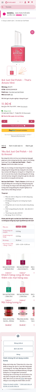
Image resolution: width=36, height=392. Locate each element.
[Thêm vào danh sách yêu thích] (32, 32)
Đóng (18, 354)
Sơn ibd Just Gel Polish (16, 92)
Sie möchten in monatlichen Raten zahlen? (18, 135)
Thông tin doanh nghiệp (10, 384)
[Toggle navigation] (2, 2)
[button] (25, 2)
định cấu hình (18, 349)
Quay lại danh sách (8, 20)
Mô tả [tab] (4, 146)
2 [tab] (19, 65)
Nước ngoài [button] (27, 113)
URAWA (19, 15)
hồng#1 (18, 226)
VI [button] (20, 2)
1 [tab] (17, 65)
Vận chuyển (24, 106)
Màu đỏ (24, 226)
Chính (22, 378)
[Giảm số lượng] (4, 121)
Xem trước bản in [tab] (16, 146)
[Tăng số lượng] (31, 121)
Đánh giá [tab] (29, 146)
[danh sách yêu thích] (28, 2)
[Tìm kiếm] (2, 7)
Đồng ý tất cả (18, 343)
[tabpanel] (18, 46)
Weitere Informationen (18, 136)
